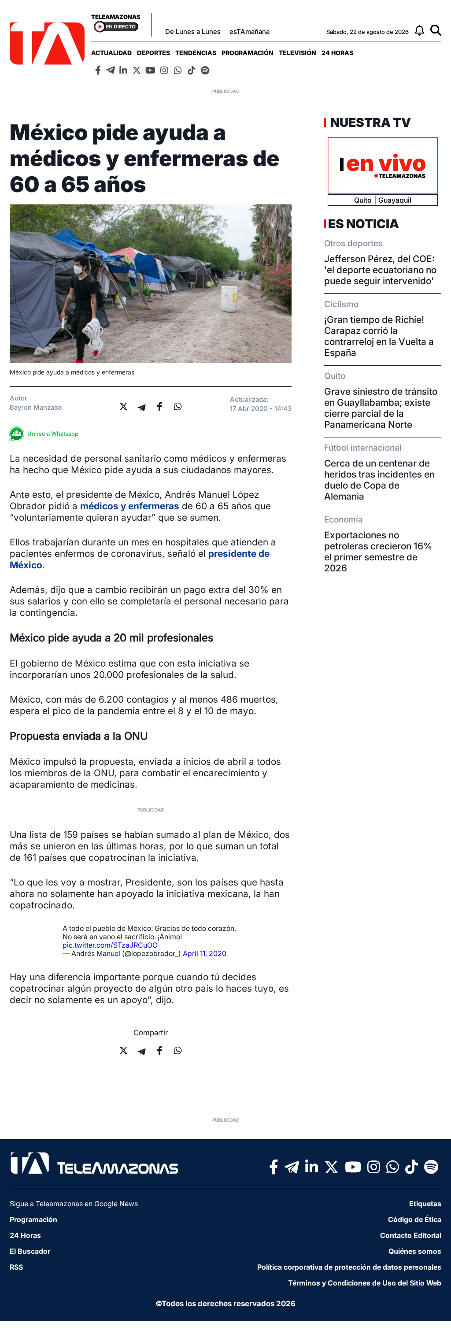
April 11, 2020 (204, 953)
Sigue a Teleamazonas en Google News (74, 1203)
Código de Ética (414, 1219)
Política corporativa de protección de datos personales (349, 1267)
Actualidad (111, 52)
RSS (16, 1267)
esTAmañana (249, 31)
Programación (248, 52)
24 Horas (337, 52)
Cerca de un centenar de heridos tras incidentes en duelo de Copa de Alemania (379, 480)
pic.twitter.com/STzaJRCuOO (110, 945)
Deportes (153, 52)
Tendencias (195, 52)
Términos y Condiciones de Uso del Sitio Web (364, 1282)
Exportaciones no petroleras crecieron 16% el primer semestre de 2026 (378, 552)
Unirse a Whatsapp (52, 433)
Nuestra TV (369, 122)
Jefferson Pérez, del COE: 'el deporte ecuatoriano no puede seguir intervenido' (380, 269)
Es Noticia (363, 223)
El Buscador (30, 1251)
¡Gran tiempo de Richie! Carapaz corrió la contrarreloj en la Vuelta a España (379, 336)
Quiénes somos (414, 1251)
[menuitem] (111, 52)
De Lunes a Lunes (193, 31)
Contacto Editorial (410, 1235)
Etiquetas (425, 1203)
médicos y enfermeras (129, 505)
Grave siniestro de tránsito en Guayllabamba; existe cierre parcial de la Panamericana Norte (380, 408)
